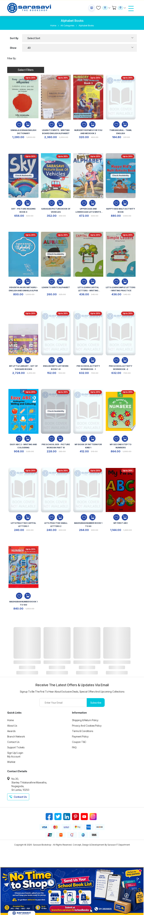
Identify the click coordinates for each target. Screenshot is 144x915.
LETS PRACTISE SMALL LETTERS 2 (55, 524)
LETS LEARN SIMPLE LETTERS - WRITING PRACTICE (120, 289)
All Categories (67, 25)
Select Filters (26, 70)
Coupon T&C (79, 741)
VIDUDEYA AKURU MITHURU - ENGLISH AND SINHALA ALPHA (23, 289)
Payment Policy (80, 736)
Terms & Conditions (82, 731)
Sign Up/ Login (15, 752)
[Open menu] (131, 8)
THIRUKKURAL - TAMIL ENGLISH (120, 132)
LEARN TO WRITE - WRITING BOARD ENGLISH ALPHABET (56, 132)
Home (53, 25)
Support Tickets (15, 747)
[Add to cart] (27, 124)
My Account (13, 756)
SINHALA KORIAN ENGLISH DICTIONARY (23, 132)
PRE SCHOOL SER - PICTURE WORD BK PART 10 (56, 446)
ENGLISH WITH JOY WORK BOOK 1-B (55, 367)
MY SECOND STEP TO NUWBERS (120, 446)
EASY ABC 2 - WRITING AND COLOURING (23, 446)
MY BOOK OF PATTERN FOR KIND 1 (88, 446)
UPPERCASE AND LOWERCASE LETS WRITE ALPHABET (88, 211)
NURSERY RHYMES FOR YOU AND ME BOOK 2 (88, 132)
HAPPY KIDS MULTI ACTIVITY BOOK (120, 210)
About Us (12, 725)
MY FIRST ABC (120, 523)
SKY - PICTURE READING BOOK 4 (23, 210)
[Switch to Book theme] (92, 8)
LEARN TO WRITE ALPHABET (56, 287)
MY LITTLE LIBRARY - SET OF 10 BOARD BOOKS (23, 367)
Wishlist (11, 761)
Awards (11, 731)
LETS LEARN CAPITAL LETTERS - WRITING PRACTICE (88, 289)
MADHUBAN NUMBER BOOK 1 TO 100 (23, 603)
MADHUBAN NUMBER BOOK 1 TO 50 (88, 524)
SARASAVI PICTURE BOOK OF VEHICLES (55, 210)
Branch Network (16, 736)
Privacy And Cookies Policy (87, 725)
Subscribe (95, 702)
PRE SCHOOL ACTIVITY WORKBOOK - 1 (88, 367)
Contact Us (13, 741)
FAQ (74, 747)
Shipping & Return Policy (85, 720)
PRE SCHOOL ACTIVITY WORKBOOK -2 (120, 367)
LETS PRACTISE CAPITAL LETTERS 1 (23, 524)
